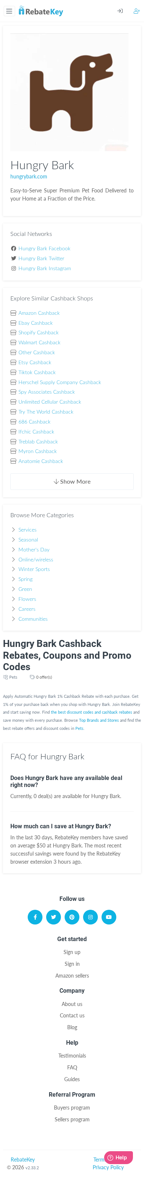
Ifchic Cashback (36, 432)
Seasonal (28, 540)
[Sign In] (125, 11)
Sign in (72, 964)
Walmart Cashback (39, 342)
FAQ (72, 1067)
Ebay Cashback (35, 323)
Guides (72, 1079)
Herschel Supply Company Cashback (59, 382)
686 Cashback (34, 422)
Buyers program (72, 1107)
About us (72, 1004)
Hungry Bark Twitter (41, 258)
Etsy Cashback (34, 362)
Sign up (72, 952)
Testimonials (72, 1055)
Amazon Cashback (39, 313)
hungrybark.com (28, 176)
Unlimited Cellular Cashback (49, 402)
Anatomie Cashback (40, 461)
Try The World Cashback (45, 412)
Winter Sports (34, 569)
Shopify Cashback (38, 332)
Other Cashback (36, 352)
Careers (26, 609)
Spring (25, 579)
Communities (33, 619)
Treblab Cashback (38, 442)
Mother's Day (33, 550)
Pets (13, 677)
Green (25, 589)
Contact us (72, 1015)
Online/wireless (35, 560)
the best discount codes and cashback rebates (91, 712)
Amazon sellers (72, 975)
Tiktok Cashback (37, 372)
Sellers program (72, 1119)
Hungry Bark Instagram (44, 268)
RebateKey (23, 1159)
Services (27, 530)
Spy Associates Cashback (46, 392)
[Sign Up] (137, 11)
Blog (72, 1027)
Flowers (27, 599)
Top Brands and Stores (99, 720)
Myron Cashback (37, 451)
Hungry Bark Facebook (44, 248)
